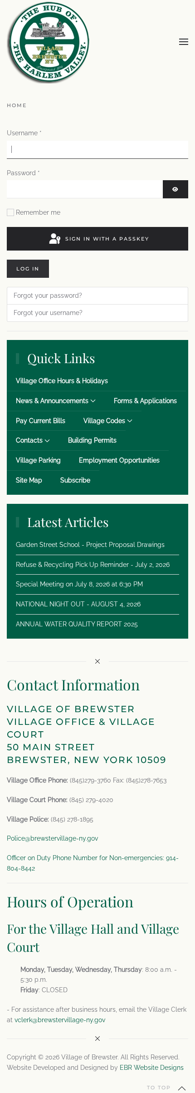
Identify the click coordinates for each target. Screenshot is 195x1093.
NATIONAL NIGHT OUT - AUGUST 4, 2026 (78, 604)
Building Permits (92, 440)
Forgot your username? (48, 312)
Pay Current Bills (40, 420)
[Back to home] (48, 42)
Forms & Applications (145, 400)
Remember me (38, 212)
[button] (183, 42)
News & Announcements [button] (52, 400)
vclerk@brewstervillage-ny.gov (60, 1020)
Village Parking (38, 460)
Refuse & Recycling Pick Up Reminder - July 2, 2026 (93, 564)
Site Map (29, 480)
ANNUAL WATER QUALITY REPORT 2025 (77, 624)
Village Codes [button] (104, 420)
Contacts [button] (29, 440)
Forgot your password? (48, 295)
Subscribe (75, 480)
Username (24, 133)
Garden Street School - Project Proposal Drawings (90, 544)
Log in (27, 269)
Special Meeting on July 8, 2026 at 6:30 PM (79, 584)
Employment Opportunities (119, 460)
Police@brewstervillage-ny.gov (52, 838)
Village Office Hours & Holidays (62, 380)
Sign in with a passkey (106, 239)
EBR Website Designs (152, 1067)
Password (23, 173)
